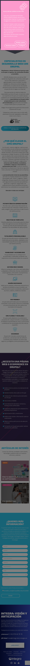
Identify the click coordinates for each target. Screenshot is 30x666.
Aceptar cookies (20, 42)
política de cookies (13, 36)
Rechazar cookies (11, 45)
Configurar (22, 45)
